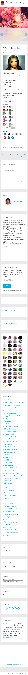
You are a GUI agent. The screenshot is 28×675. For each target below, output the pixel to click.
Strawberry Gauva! (10, 449)
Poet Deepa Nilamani (10, 324)
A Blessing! (8, 524)
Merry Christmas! (10, 429)
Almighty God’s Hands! (12, 530)
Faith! (6, 410)
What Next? (8, 462)
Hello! (6, 418)
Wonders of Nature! (11, 514)
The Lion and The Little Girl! (14, 476)
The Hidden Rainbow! (11, 473)
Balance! (7, 487)
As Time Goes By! (10, 431)
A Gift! (6, 519)
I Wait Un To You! (10, 413)
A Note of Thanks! (10, 468)
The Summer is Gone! (11, 426)
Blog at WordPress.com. (14, 664)
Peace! (6, 498)
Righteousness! (9, 490)
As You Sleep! (8, 503)
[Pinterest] (7, 608)
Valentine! (7, 400)
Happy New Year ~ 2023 (12, 416)
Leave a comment (17, 147)
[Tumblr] (4, 608)
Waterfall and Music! (11, 441)
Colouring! (8, 457)
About (14, 34)
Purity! (6, 501)
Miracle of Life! (9, 447)
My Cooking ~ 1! (9, 452)
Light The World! (10, 495)
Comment (19, 181)
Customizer (7, 637)
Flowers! (7, 455)
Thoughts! (7, 517)
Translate (17, 581)
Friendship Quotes (9, 310)
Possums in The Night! (12, 405)
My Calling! (8, 444)
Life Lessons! (8, 465)
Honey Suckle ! (6, 155)
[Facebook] (15, 608)
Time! (6, 493)
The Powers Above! (10, 522)
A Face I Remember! (11, 532)
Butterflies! (8, 439)
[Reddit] (18, 608)
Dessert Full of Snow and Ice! (14, 402)
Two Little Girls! (9, 470)
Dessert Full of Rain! (11, 408)
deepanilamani (7, 52)
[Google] (13, 608)
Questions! (8, 527)
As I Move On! (9, 460)
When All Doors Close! (12, 509)
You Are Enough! (10, 506)
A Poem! (7, 423)
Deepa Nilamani (13, 2)
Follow (7, 286)
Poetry (7, 147)
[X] (10, 608)
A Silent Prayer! (9, 511)
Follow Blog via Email (10, 267)
